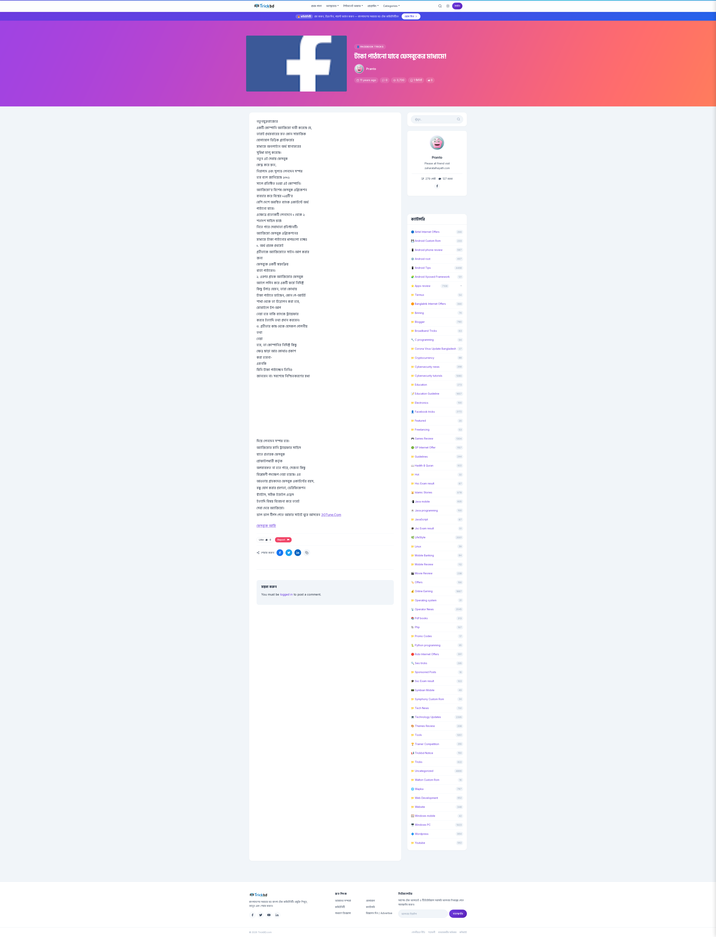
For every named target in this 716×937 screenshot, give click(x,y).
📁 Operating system (423, 600)
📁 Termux (417, 294)
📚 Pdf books (419, 618)
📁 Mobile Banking (422, 555)
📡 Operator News (422, 609)
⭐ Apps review (420, 285)
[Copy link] (306, 552)
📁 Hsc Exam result (422, 483)
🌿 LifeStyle (418, 537)
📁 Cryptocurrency (422, 357)
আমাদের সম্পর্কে (343, 900)
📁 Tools (416, 734)
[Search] (440, 6)
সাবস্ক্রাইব (458, 913)
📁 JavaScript (419, 519)
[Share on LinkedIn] (297, 552)
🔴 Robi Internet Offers (425, 654)
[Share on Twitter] (288, 552)
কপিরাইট (463, 932)
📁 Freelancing (420, 429)
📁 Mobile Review (422, 564)
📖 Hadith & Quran (422, 465)
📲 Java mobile (420, 501)
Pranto (371, 69)
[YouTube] (269, 915)
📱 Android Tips (421, 267)
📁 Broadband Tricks (424, 330)
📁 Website (418, 806)
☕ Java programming (424, 510)
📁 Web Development (424, 797)
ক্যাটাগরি (370, 906)
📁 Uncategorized (422, 770)
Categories (390, 5)
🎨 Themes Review (423, 725)
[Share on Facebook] (280, 552)
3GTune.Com (331, 515)
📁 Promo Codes (421, 636)
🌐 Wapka (417, 788)
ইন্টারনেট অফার (352, 5)
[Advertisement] (325, 414)
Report (281, 539)
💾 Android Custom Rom (426, 240)
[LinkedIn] (277, 915)
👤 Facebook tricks (370, 46)
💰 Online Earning (422, 591)
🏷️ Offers (417, 582)
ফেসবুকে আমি (266, 526)
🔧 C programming (422, 339)
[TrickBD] (289, 894)
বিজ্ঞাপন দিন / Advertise (379, 913)
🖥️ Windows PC (421, 824)
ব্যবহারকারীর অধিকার (447, 932)
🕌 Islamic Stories (421, 492)
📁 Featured (418, 420)
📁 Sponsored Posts (423, 672)
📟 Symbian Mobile (422, 690)
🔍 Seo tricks (419, 663)
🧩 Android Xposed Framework (430, 276)
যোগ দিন (409, 16)
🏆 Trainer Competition (425, 744)
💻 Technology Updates (426, 717)
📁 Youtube (418, 842)
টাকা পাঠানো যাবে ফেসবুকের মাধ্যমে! (400, 56)
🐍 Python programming (425, 645)
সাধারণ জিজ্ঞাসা (343, 913)
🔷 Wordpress (419, 833)
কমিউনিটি (340, 906)
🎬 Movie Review (421, 573)
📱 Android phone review (426, 249)
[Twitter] (260, 915)
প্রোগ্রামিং (372, 5)
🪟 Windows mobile (423, 815)
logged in (286, 594)
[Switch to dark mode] (447, 6)
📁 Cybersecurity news (425, 366)
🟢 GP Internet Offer (423, 447)
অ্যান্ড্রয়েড (331, 5)
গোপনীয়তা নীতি (418, 932)
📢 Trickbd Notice (422, 753)
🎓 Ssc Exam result (422, 681)
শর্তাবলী (431, 932)
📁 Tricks (416, 761)
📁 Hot (415, 474)
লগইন (457, 5)
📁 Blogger (418, 321)
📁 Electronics (419, 402)
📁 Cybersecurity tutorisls (426, 375)
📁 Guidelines (419, 456)
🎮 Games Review (422, 438)
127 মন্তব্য (447, 178)
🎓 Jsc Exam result (422, 528)
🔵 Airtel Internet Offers (425, 231)
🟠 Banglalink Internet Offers (428, 303)
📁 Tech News (420, 708)
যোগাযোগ (370, 900)
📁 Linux (416, 546)
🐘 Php (415, 627)
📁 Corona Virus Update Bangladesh (433, 348)
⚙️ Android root (420, 258)
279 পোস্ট (430, 178)
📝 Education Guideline (425, 393)
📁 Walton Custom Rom (425, 779)
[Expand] (461, 286)
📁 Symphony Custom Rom (427, 699)
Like (265, 539)
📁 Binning (417, 312)
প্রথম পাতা (316, 5)
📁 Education (419, 384)
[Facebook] (252, 915)
